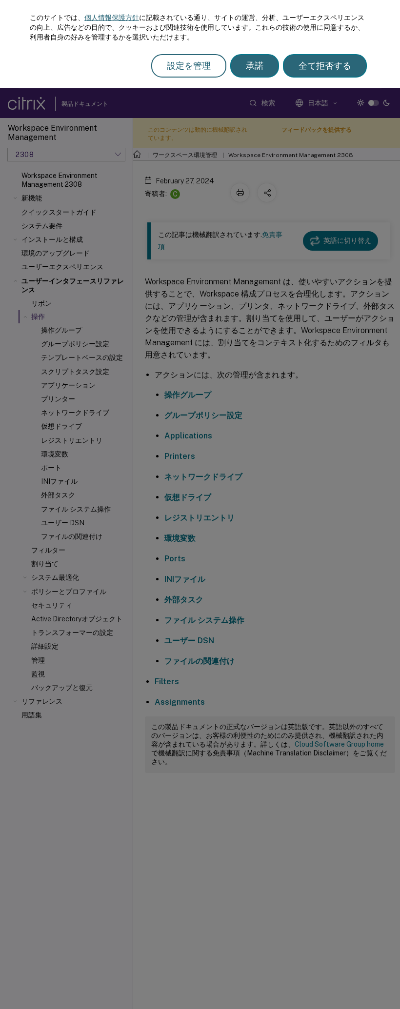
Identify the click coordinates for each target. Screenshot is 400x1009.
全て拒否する (325, 65)
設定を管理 (189, 65)
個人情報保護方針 (111, 17)
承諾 (254, 65)
